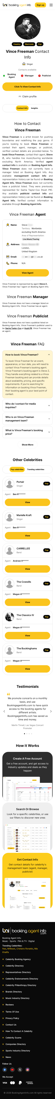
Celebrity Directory (15, 965)
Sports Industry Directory (18, 1050)
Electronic (29, 44)
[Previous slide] (4, 711)
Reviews (10, 1004)
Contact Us (11, 1024)
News (8, 1057)
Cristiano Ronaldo (24, 948)
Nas (4, 948)
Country (16, 44)
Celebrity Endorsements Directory (22, 978)
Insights (34, 108)
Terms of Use (12, 1011)
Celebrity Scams (13, 1037)
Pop (40, 44)
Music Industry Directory (17, 998)
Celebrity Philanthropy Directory (21, 985)
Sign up (40, 5)
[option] (27, 711)
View (27, 502)
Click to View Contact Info (27, 86)
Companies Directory (16, 1044)
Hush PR (28, 328)
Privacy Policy (12, 1018)
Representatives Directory (18, 972)
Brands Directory (14, 991)
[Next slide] (51, 711)
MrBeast (11, 948)
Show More (27, 444)
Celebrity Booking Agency (18, 959)
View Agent (27, 273)
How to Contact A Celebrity (19, 1031)
